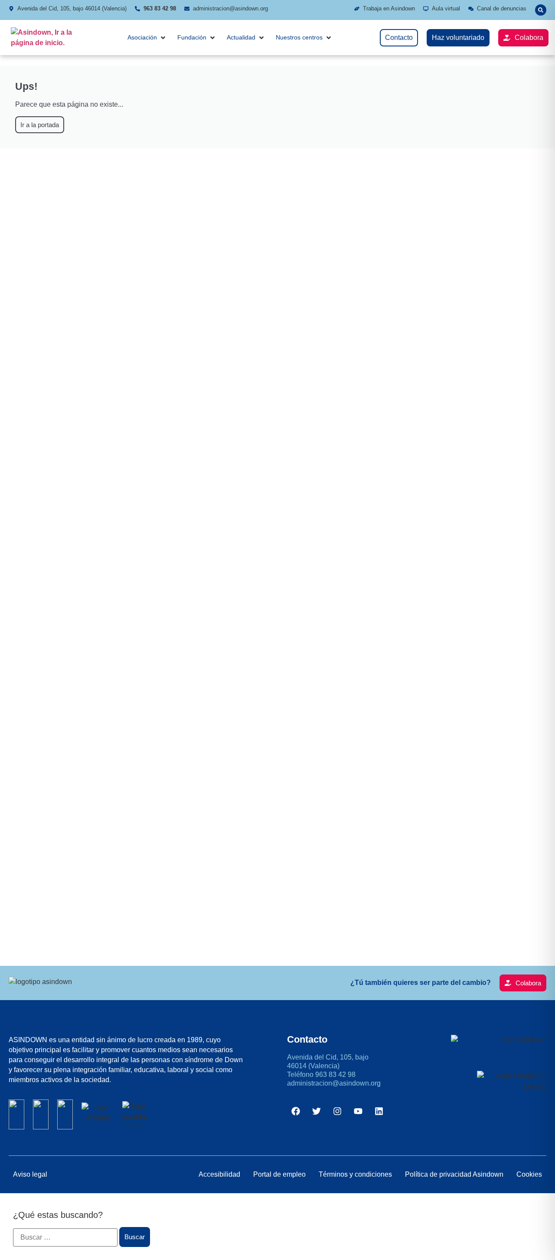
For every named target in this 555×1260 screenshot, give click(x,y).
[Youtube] (358, 1111)
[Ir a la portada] (45, 37)
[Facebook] (295, 1111)
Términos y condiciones (355, 1174)
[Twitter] (316, 1111)
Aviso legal (30, 1174)
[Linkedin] (379, 1111)
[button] (540, 10)
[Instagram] (337, 1111)
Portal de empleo (279, 1174)
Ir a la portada (39, 124)
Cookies (529, 1174)
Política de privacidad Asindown (454, 1174)
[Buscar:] (65, 1237)
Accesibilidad (219, 1174)
